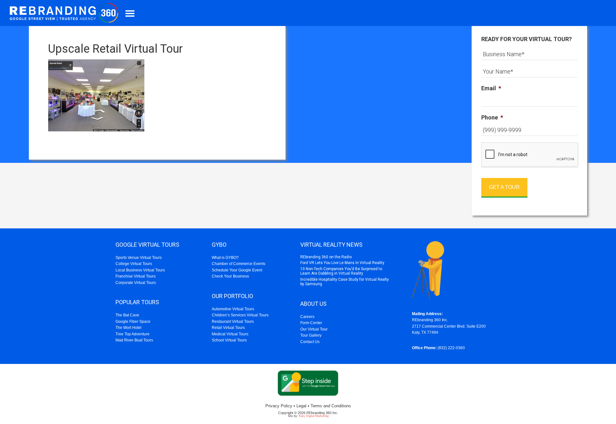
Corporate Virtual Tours (136, 282)
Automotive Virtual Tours (233, 309)
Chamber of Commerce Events (238, 263)
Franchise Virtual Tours (136, 276)
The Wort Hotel (128, 327)
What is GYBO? (225, 257)
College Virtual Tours (134, 263)
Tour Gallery (310, 335)
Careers (307, 316)
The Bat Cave (127, 315)
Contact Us (310, 342)
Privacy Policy (278, 405)
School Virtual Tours (229, 340)
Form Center (311, 323)
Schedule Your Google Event (237, 270)
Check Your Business (230, 276)
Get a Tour (504, 187)
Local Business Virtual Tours (140, 270)
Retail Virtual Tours (228, 327)
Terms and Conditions (331, 405)
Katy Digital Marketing (314, 416)
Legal (301, 405)
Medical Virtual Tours (230, 334)
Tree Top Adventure (133, 334)
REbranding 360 (66, 12)
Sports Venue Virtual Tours (139, 257)
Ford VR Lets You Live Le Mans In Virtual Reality (342, 263)
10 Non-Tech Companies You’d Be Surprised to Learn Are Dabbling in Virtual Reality (341, 271)
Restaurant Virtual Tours (233, 321)
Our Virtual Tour (314, 329)
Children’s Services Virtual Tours (240, 315)
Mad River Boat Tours (134, 340)
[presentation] (530, 154)
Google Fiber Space (133, 321)
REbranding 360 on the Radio (326, 257)
